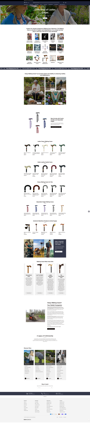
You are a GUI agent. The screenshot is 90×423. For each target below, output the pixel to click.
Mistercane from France (60, 63)
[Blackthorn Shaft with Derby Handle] (45, 227)
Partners (25, 406)
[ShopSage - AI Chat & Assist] (89, 419)
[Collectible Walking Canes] (29, 58)
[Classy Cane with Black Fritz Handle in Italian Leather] (36, 168)
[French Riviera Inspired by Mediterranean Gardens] (62, 148)
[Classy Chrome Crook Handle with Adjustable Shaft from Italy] (45, 188)
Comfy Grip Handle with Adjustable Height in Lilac (44, 213)
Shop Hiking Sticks (58, 251)
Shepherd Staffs (27, 370)
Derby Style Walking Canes (45, 63)
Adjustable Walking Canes (45, 52)
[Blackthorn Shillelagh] (36, 227)
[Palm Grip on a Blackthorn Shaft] (27, 227)
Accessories (45, 4)
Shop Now (52, 89)
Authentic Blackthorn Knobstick (53, 232)
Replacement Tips (38, 370)
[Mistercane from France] (60, 58)
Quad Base (47, 374)
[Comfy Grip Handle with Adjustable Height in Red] (27, 208)
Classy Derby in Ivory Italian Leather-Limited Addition (27, 174)
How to (41, 4)
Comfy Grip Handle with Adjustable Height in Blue (36, 213)
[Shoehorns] (52, 58)
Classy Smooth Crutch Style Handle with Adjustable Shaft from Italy (62, 194)
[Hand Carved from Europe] (37, 58)
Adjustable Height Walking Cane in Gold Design (62, 213)
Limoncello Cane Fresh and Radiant (44, 153)
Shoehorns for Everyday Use (39, 371)
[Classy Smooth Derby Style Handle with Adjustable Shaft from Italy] (53, 188)
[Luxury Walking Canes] (60, 47)
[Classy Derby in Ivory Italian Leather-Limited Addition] (27, 168)
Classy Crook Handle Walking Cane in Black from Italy (27, 194)
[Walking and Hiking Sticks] (29, 47)
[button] (65, 2)
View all (45, 142)
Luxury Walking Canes (60, 52)
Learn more (32, 0)
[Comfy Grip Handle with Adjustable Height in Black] (53, 208)
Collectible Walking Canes (29, 63)
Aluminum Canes (62, 403)
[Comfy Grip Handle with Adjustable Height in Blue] (36, 208)
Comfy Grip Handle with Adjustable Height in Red (27, 213)
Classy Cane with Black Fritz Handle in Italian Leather (36, 174)
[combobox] (46, 2)
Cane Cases (37, 367)
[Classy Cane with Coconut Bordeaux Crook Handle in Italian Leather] (53, 168)
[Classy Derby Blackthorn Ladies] (62, 227)
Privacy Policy (26, 407)
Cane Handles (36, 4)
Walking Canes (26, 4)
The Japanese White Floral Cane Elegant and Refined (36, 153)
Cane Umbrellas (48, 371)
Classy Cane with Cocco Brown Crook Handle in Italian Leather (44, 174)
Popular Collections (62, 4)
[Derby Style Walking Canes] (45, 58)
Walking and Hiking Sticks (29, 52)
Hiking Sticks (31, 4)
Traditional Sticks (27, 371)
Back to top (45, 396)
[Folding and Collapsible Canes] (37, 36)
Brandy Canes (48, 368)
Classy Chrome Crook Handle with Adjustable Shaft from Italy (44, 194)
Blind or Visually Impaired (49, 367)
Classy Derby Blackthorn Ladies (62, 232)
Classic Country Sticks (27, 367)
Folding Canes (61, 410)
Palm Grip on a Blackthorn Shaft (27, 232)
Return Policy (36, 407)
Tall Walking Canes (53, 42)
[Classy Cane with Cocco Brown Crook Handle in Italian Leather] (45, 168)
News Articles (37, 406)
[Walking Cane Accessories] (60, 36)
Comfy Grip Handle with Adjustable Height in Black (53, 213)
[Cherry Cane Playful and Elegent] (27, 148)
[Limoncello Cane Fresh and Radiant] (45, 148)
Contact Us (25, 403)
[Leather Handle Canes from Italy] (29, 36)
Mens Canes (58, 374)
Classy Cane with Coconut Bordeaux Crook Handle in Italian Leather (53, 174)
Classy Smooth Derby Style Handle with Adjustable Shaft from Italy (53, 194)
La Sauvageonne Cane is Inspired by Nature (53, 153)
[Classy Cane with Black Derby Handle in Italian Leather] (62, 168)
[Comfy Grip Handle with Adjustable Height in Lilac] (45, 208)
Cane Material (56, 4)
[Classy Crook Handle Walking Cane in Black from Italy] (27, 188)
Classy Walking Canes (45, 42)
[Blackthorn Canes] (52, 47)
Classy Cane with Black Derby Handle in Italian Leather (62, 174)
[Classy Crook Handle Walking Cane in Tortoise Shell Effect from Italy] (36, 188)
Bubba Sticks (48, 370)
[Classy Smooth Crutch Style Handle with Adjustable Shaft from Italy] (62, 188)
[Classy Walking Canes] (45, 36)
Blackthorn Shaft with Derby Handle (44, 232)
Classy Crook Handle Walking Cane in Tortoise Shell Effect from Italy (36, 194)
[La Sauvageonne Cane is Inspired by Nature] (53, 148)
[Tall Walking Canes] (52, 36)
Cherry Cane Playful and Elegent (27, 153)
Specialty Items (51, 4)
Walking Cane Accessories (60, 42)
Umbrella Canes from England (37, 52)
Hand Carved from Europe (37, 63)
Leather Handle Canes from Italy (29, 42)
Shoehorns (53, 62)
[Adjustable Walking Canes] (45, 47)
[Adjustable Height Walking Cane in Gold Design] (62, 208)
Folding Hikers (26, 368)
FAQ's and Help (37, 410)
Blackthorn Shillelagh (35, 232)
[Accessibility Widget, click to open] (89, 211)
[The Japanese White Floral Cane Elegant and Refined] (36, 148)
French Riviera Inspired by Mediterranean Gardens (62, 153)
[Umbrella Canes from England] (37, 47)
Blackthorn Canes (53, 51)
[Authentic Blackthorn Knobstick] (53, 227)
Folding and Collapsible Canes (37, 42)
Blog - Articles (37, 403)
